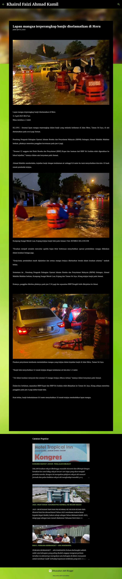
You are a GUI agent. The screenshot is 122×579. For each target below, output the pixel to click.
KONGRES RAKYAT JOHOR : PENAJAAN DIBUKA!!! (51, 464)
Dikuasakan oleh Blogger (62, 571)
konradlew (66, 575)
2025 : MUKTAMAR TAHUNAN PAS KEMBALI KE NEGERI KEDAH (56, 505)
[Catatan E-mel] (14, 402)
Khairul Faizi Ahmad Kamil (32, 4)
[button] (14, 34)
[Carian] (61, 4)
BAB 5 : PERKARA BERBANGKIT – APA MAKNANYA (51, 545)
